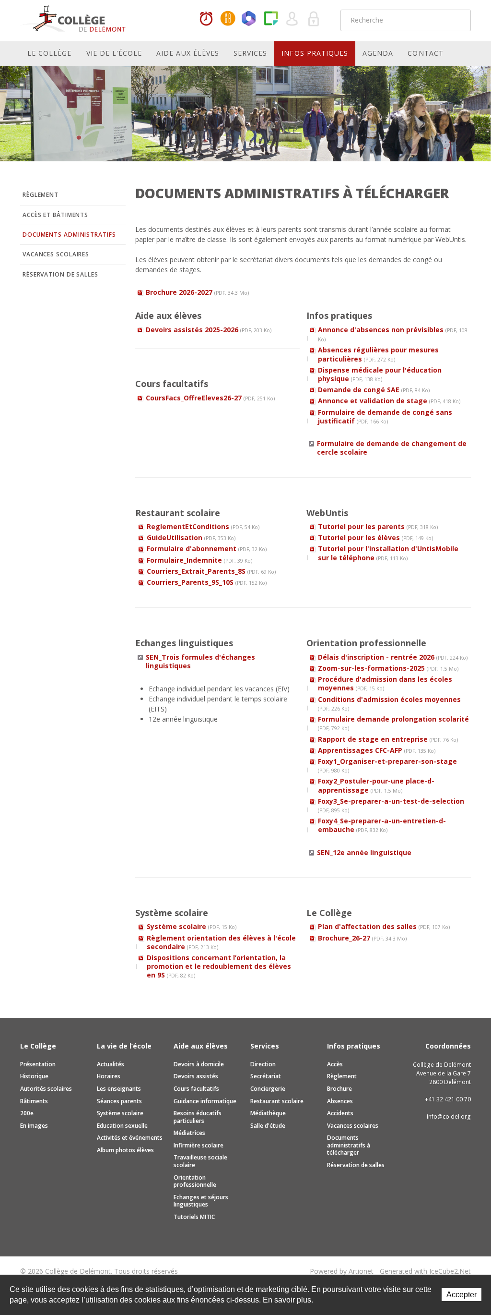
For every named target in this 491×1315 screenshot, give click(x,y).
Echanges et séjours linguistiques (201, 1201)
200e (27, 1113)
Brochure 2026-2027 (197, 292)
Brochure (339, 1089)
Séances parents (119, 1101)
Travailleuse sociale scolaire (200, 1161)
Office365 (249, 19)
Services (250, 53)
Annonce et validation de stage (389, 400)
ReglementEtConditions (203, 526)
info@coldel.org (449, 1116)
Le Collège (49, 53)
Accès (335, 1064)
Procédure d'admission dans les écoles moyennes (385, 683)
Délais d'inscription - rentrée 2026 (393, 657)
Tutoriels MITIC (194, 1217)
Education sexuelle (122, 1126)
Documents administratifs (69, 234)
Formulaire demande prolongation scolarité (393, 723)
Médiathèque (268, 1113)
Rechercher (457, 20)
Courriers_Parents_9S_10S (207, 582)
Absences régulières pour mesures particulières (378, 354)
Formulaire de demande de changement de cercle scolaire (392, 448)
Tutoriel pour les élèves (375, 537)
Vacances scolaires (56, 254)
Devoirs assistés (196, 1076)
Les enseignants (119, 1089)
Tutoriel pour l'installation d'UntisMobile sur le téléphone (388, 553)
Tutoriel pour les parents (378, 526)
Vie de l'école (114, 53)
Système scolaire (191, 926)
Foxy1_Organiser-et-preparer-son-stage (387, 765)
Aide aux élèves (187, 53)
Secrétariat (265, 1076)
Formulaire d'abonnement (207, 548)
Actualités (110, 1064)
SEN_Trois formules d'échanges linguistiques (200, 661)
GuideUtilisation (191, 537)
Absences (340, 1101)
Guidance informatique (205, 1101)
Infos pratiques (314, 53)
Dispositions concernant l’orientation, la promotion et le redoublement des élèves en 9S (219, 966)
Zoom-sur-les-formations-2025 (388, 668)
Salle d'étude (267, 1126)
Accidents (340, 1113)
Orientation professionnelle (195, 1181)
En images (34, 1126)
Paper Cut (271, 19)
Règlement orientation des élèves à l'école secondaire (221, 942)
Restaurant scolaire (277, 1101)
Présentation (38, 1064)
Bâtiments (34, 1101)
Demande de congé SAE (374, 389)
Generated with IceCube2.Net (425, 1271)
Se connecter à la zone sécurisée (314, 19)
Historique (34, 1076)
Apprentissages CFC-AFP (376, 750)
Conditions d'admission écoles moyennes (389, 703)
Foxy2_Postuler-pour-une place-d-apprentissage (376, 785)
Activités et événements (130, 1138)
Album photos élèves (125, 1150)
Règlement (40, 195)
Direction (263, 1064)
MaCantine (227, 19)
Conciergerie (267, 1089)
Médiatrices (189, 1133)
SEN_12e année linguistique (364, 852)
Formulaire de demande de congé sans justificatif (385, 416)
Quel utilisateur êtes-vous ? (292, 19)
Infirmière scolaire (198, 1145)
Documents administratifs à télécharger (348, 1145)
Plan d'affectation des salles (384, 926)
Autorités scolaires (46, 1089)
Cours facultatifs (196, 1089)
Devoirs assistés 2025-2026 (208, 329)
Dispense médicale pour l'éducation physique (380, 374)
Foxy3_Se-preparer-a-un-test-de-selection (391, 805)
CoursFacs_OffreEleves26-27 (210, 397)
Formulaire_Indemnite (199, 560)
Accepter (461, 1295)
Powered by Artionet (342, 1271)
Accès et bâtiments (55, 215)
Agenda (377, 53)
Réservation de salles (60, 274)
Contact (425, 53)
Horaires (206, 19)
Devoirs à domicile (199, 1064)
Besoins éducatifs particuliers (198, 1117)
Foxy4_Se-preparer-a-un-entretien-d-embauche (382, 825)
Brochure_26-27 (362, 937)
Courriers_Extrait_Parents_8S (211, 571)
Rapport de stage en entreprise (388, 739)
